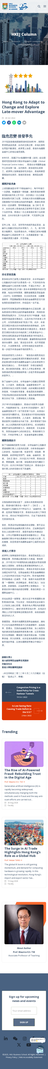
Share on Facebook (9, 123)
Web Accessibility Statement (30, 1057)
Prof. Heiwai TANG (12, 860)
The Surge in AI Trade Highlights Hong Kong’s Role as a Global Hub (22, 852)
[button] (39, 6)
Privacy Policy (11, 1057)
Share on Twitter (4, 123)
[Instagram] (25, 1038)
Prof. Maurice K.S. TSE (13, 782)
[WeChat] (15, 1038)
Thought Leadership (32, 41)
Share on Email (24, 123)
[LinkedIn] (6, 1038)
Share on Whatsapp (14, 123)
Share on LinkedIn (19, 123)
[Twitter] (19, 1045)
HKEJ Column (24, 44)
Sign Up (24, 1022)
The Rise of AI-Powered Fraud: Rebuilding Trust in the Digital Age (22, 773)
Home (5, 41)
